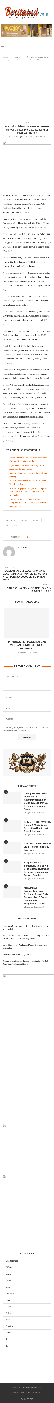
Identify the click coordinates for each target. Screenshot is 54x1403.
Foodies (9, 1326)
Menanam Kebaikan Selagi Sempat (18, 954)
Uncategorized (12, 1261)
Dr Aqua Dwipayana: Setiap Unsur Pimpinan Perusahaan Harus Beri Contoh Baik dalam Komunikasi (28, 491)
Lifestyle (10, 1267)
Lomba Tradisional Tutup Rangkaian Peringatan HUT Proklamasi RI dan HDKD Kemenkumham (27, 502)
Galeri (8, 1287)
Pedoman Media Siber (31, 1387)
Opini (8, 1306)
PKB (15, 525)
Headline (10, 1280)
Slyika (21, 136)
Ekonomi (10, 1293)
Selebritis (10, 1313)
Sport (8, 1300)
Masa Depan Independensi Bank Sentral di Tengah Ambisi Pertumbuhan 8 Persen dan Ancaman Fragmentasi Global (37, 895)
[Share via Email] (42, 537)
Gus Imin (36, 520)
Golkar (23, 520)
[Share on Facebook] (32, 537)
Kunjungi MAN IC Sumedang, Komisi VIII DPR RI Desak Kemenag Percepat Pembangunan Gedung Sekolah (36, 868)
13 (7, 1346)
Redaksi (16, 1387)
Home (5, 57)
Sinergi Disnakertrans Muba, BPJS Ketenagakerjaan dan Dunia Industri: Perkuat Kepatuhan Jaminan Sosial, (36, 801)
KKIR (7, 525)
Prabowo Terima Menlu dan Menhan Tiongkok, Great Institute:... (27, 645)
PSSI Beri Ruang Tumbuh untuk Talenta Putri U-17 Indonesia (37, 846)
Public (8, 1333)
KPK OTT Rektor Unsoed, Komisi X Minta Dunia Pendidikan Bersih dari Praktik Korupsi (37, 826)
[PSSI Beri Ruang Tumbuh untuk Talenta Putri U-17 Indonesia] (12, 848)
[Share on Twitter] (35, 537)
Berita (17, 57)
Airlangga (10, 520)
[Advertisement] (27, 91)
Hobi (8, 1320)
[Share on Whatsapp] (38, 537)
